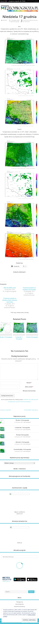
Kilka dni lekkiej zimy (10, 287)
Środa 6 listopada (32, 337)
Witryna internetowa (29, 391)
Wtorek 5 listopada (22, 442)
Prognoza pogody (14, 21)
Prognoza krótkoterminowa (30, 20)
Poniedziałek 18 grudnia (30, 410)
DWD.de (19, 543)
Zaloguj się (19, 602)
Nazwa (29, 382)
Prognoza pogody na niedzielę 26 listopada (29, 288)
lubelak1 (5, 20)
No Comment (26, 21)
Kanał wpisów (19, 604)
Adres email (29, 387)
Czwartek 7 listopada (19, 338)
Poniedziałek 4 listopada (22, 449)
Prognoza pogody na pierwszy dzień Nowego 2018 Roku (9, 300)
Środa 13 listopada (6, 337)
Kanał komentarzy (19, 606)
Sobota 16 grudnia (6, 410)
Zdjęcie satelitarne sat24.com (19, 513)
